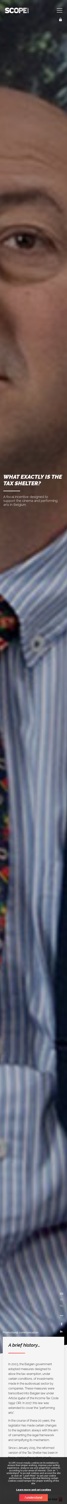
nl (61, 1305)
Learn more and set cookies (33, 1490)
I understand (33, 1497)
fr (61, 1299)
